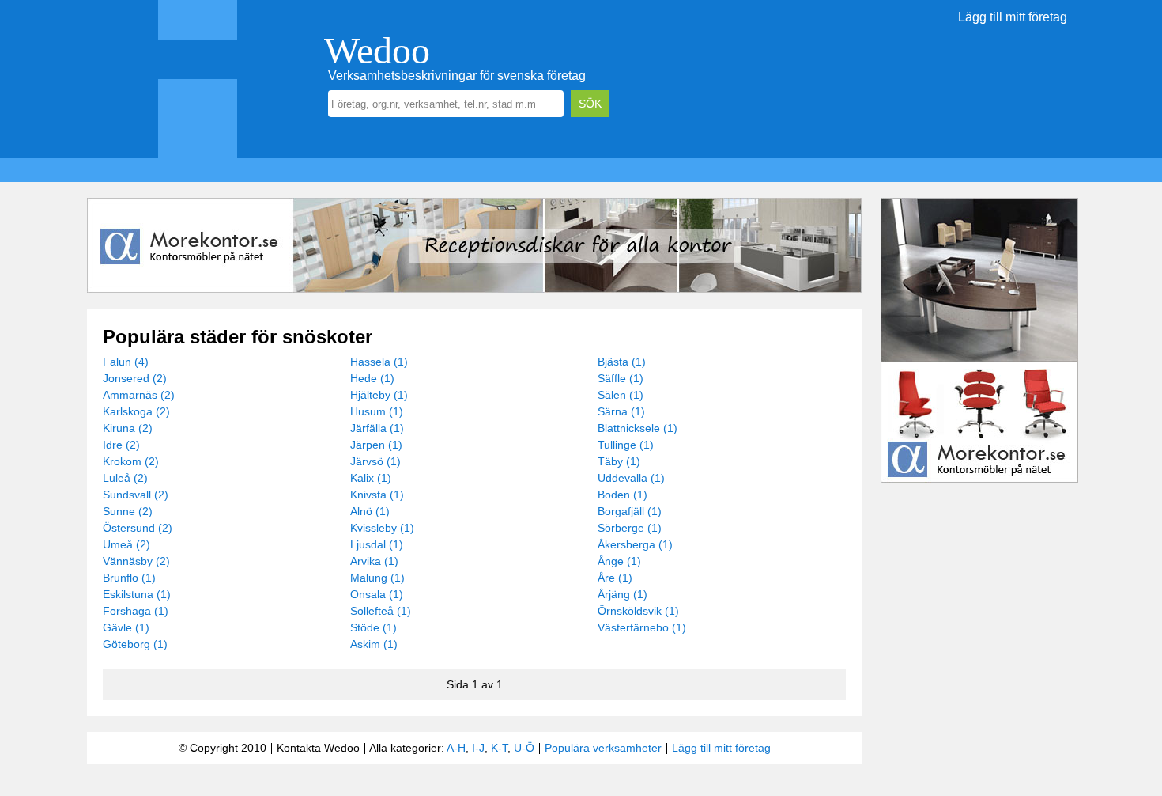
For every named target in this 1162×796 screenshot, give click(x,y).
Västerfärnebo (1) (642, 627)
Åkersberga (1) (635, 544)
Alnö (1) (370, 511)
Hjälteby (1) (379, 395)
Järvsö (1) (375, 461)
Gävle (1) (126, 627)
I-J (478, 747)
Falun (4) (126, 361)
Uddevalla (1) (631, 478)
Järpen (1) (376, 444)
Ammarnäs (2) (139, 395)
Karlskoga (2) (136, 411)
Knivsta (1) (377, 494)
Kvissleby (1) (382, 527)
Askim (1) (374, 644)
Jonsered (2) (135, 378)
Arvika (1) (374, 561)
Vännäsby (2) (136, 561)
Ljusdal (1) (376, 544)
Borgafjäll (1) (630, 511)
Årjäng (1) (622, 594)
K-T (499, 747)
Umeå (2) (126, 544)
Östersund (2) (137, 527)
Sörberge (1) (630, 527)
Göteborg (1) (135, 644)
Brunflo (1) (129, 577)
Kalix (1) (370, 478)
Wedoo (377, 50)
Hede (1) (372, 378)
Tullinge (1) (626, 444)
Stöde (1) (373, 627)
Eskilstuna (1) (137, 594)
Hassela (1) (379, 361)
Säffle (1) (620, 378)
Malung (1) (377, 577)
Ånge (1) (619, 561)
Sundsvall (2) (135, 494)
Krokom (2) (131, 461)
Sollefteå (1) (380, 611)
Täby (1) (619, 461)
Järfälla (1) (377, 428)
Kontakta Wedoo (318, 747)
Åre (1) (615, 577)
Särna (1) (621, 411)
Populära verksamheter (603, 747)
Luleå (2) (125, 478)
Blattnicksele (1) (637, 428)
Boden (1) (622, 494)
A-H (456, 747)
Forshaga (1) (135, 611)
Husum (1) (376, 411)
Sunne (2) (128, 511)
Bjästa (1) (622, 361)
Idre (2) (121, 444)
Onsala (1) (376, 594)
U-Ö (524, 747)
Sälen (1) (620, 395)
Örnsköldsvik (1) (638, 611)
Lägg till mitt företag (1012, 17)
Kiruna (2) (128, 428)
